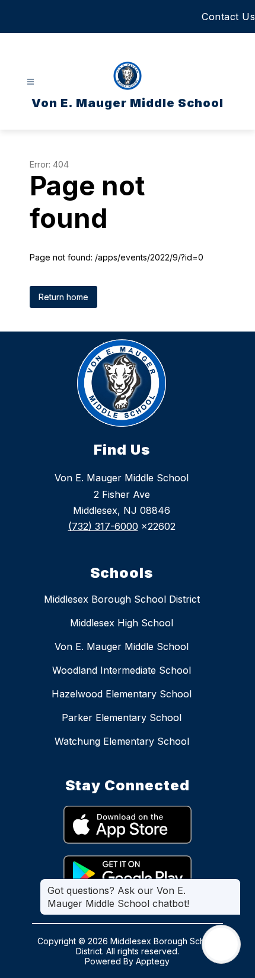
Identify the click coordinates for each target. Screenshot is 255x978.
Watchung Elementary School (122, 741)
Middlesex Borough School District (122, 599)
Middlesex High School (121, 623)
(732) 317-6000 (103, 526)
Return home (63, 297)
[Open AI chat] (221, 944)
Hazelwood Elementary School (122, 694)
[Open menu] (30, 82)
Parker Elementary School (121, 717)
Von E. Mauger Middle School (122, 646)
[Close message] (231, 884)
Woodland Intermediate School (121, 670)
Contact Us (228, 16)
